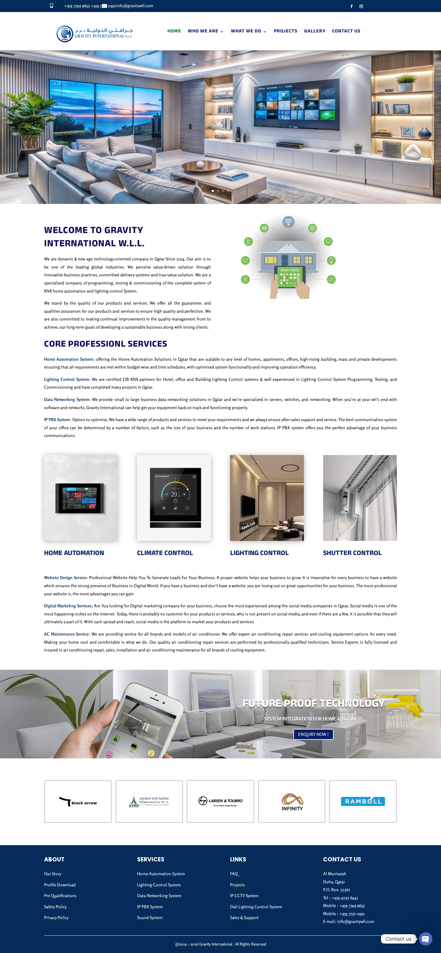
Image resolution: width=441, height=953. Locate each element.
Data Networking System (159, 895)
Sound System (150, 917)
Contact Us (346, 32)
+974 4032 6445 (345, 897)
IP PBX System (150, 906)
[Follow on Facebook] (351, 6)
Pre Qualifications (60, 895)
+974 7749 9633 (77, 5)
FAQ (234, 873)
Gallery (315, 32)
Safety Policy (55, 906)
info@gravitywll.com (134, 5)
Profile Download (60, 884)
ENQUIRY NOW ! (313, 734)
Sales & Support (244, 917)
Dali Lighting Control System (256, 906)
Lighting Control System (66, 379)
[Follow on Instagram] (361, 6)
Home (174, 32)
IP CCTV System (244, 895)
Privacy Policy (56, 917)
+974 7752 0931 (351, 913)
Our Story (52, 873)
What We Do (246, 32)
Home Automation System (68, 359)
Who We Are (203, 32)
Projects (286, 32)
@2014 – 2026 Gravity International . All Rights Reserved (220, 944)
